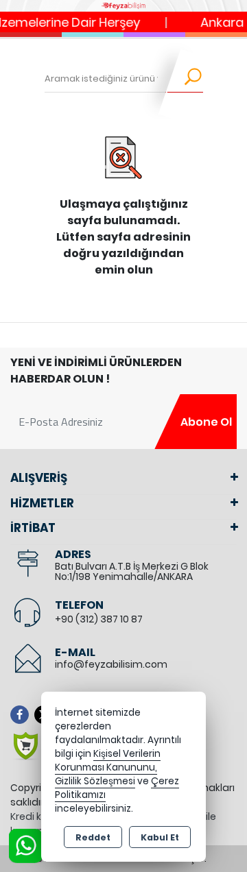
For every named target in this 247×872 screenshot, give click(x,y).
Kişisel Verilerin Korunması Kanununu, (108, 760)
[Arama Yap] (184, 79)
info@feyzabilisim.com (111, 664)
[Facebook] (22, 714)
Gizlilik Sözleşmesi (95, 781)
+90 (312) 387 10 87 (99, 619)
